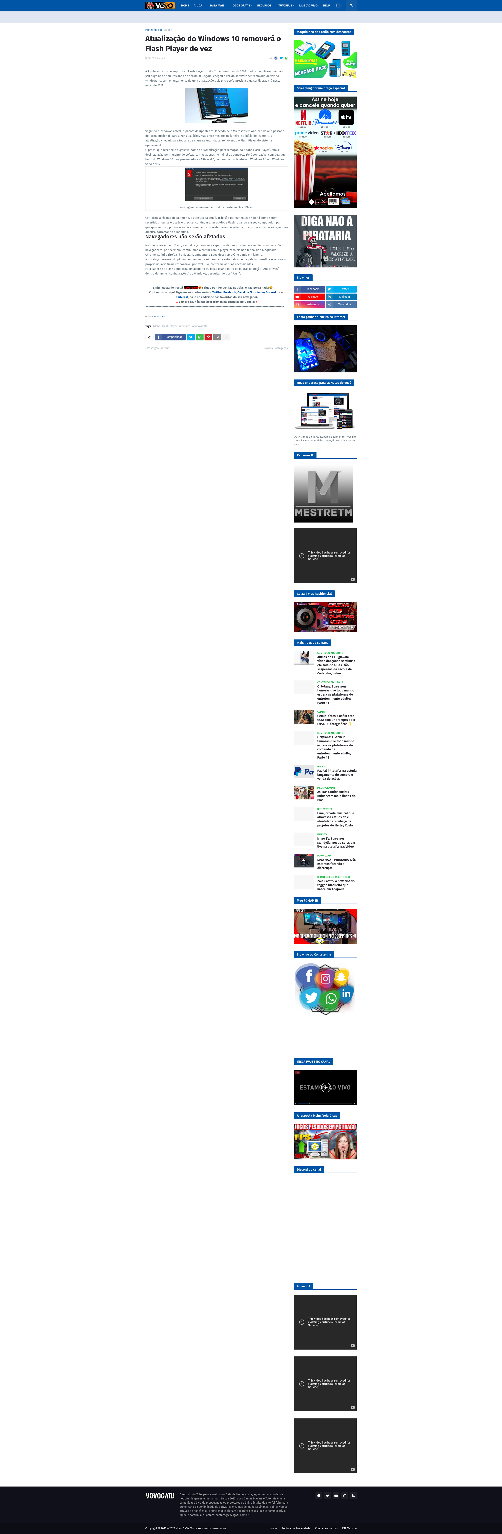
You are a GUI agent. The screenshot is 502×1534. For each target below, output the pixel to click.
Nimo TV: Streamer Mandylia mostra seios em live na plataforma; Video (336, 843)
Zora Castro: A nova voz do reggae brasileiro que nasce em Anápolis (336, 885)
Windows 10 (199, 326)
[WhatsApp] (286, 58)
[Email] (217, 337)
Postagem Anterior (158, 348)
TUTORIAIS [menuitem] (285, 5)
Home (273, 1528)
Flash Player (169, 326)
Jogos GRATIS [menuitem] (241, 5)
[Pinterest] (208, 337)
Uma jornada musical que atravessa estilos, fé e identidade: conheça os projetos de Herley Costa (335, 819)
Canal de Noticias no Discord (256, 292)
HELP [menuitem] (326, 5)
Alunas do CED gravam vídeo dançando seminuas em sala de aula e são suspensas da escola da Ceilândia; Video (336, 665)
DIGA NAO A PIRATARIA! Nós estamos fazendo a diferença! (336, 864)
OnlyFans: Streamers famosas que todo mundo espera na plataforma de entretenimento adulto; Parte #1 (335, 695)
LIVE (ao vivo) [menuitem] (308, 5)
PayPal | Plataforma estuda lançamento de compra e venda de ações (337, 775)
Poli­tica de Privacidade (296, 1528)
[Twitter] (281, 58)
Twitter (217, 292)
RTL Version (349, 1528)
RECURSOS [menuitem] (264, 5)
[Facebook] (275, 58)
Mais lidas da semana (312, 643)
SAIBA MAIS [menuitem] (216, 5)
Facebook (229, 292)
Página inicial (153, 30)
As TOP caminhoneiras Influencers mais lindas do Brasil (336, 796)
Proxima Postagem (274, 348)
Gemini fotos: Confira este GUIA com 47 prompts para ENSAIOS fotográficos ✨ (336, 720)
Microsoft (184, 326)
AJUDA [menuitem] (198, 5)
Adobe (168, 30)
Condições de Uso (326, 1528)
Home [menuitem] (185, 5)
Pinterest (182, 297)
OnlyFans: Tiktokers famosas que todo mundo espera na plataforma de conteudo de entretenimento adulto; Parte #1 (335, 747)
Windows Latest (158, 317)
